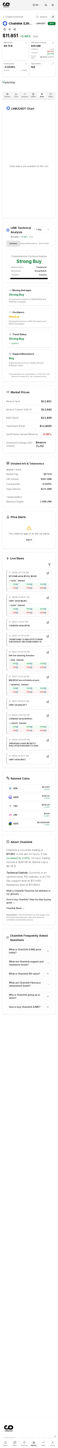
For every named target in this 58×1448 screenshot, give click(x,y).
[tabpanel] (29, 310)
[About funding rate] (26, 64)
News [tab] (42, 96)
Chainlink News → (15, 908)
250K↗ (43, 584)
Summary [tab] (13, 243)
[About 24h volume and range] (53, 43)
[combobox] (43, 229)
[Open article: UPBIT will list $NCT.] (48, 756)
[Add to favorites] (4, 29)
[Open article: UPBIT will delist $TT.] (48, 702)
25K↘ (15, 588)
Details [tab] (33, 96)
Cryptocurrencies (14, 16)
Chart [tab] (16, 96)
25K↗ (15, 584)
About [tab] (50, 96)
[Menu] (53, 5)
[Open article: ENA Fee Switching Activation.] (48, 652)
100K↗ (29, 584)
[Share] (14, 29)
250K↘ (43, 588)
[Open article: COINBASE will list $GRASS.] (48, 716)
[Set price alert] (9, 29)
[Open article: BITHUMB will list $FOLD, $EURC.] (48, 573)
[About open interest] (53, 64)
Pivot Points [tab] (44, 243)
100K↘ (29, 588)
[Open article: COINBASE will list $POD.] (48, 622)
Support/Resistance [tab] (28, 243)
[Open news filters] (49, 564)
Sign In (29, 540)
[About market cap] (26, 43)
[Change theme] (46, 5)
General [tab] (7, 96)
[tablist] (29, 95)
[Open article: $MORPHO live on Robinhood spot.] (48, 677)
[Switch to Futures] (53, 17)
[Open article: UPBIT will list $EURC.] (48, 598)
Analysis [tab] (24, 96)
